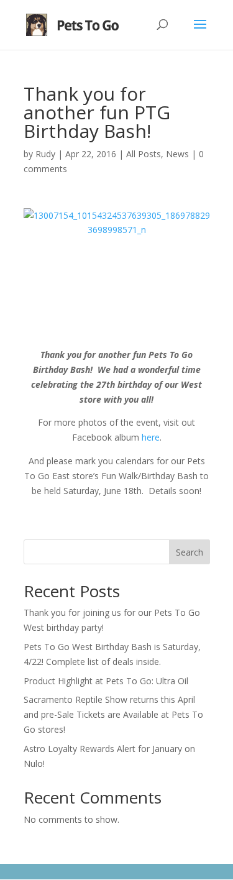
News (177, 154)
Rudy (45, 154)
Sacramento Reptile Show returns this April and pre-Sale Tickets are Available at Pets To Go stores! (113, 714)
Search (189, 552)
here (151, 437)
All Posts (143, 154)
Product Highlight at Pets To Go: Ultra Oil (106, 681)
